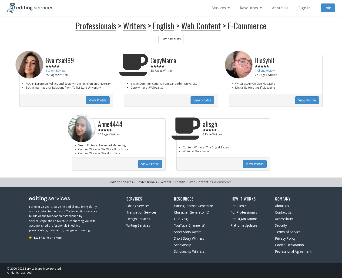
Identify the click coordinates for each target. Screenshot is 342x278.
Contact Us (283, 212)
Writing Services (138, 225)
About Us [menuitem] (280, 7)
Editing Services (138, 206)
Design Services (138, 219)
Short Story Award (187, 232)
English (163, 25)
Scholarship (182, 245)
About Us (282, 206)
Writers (134, 25)
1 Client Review (55, 71)
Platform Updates (244, 225)
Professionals (96, 25)
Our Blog (181, 219)
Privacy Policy (285, 238)
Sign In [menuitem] (304, 7)
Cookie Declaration (289, 245)
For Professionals (244, 212)
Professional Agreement (293, 251)
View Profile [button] (98, 100)
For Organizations (244, 219)
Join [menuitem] (328, 7)
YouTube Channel (187, 225)
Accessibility (284, 219)
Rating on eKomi (47, 237)
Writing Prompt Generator (193, 206)
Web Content (201, 25)
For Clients (239, 206)
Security (281, 225)
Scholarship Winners (189, 251)
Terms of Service (288, 232)
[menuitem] (221, 8)
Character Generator (189, 212)
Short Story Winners (189, 238)
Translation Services (141, 212)
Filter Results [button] (171, 39)
